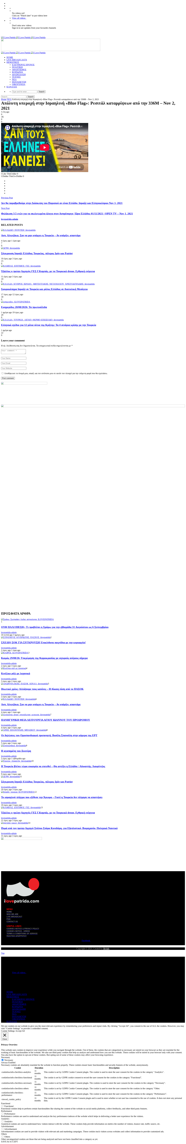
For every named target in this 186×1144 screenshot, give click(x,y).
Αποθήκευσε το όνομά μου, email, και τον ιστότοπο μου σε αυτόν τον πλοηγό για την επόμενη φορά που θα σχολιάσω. (56, 373)
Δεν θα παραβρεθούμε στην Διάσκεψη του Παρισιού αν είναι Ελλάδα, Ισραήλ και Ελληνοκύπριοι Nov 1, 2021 (62, 203)
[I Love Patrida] (23, 37)
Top (2, 953)
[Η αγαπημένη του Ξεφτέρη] (13, 745)
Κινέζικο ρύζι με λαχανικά (15, 673)
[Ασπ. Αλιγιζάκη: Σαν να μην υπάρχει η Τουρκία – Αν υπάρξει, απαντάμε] (18, 230)
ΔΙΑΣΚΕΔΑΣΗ (19, 74)
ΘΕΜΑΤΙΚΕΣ (13, 62)
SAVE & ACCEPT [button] (9, 1141)
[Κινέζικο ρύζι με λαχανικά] (13, 668)
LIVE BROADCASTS (17, 60)
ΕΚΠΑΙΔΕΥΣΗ (19, 82)
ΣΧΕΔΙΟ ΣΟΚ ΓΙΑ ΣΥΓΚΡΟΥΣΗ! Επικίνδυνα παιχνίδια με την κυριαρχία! (43, 642)
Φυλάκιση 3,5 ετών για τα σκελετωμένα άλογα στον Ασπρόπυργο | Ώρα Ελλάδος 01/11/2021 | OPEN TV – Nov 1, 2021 (67, 213)
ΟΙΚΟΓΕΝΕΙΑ (18, 84)
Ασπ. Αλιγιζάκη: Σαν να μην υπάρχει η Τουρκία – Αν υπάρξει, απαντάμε (41, 235)
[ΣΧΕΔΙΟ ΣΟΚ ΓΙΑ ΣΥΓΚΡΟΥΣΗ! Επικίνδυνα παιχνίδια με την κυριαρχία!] (25, 637)
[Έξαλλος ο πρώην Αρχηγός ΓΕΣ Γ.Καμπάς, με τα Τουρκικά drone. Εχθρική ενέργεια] (21, 266)
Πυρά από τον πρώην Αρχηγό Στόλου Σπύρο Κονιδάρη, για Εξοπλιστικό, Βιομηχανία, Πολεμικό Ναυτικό (59, 828)
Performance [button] (6, 1111)
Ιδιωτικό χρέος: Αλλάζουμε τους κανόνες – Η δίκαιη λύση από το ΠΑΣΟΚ (42, 689)
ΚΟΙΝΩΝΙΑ (17, 72)
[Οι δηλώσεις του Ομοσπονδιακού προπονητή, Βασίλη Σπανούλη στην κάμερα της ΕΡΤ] (23, 730)
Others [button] (4, 1134)
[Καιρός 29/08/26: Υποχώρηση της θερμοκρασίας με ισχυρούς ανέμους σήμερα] (14, 653)
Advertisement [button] (7, 1126)
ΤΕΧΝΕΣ (16, 77)
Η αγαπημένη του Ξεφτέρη (16, 750)
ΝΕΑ (14, 79)
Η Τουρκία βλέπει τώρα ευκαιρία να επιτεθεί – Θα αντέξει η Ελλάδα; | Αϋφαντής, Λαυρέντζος (53, 766)
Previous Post (7, 198)
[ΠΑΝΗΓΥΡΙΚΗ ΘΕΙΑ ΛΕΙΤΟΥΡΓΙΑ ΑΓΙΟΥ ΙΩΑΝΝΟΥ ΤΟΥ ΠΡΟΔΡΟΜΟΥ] (25, 714)
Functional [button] (5, 1103)
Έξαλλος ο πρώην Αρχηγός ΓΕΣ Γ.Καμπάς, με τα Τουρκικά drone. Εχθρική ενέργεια (48, 271)
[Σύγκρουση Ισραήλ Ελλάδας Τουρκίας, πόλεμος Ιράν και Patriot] (10, 248)
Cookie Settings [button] (8, 1031)
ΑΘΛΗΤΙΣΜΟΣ (19, 69)
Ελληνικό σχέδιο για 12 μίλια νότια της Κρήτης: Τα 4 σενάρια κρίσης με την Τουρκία (48, 325)
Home (3, 99)
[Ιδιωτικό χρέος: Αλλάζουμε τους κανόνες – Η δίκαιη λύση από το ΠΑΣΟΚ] (24, 684)
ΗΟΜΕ (10, 57)
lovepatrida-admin (9, 219)
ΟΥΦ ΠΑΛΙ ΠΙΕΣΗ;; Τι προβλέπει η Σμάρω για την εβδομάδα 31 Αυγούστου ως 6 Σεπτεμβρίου (55, 627)
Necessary (8, 1060)
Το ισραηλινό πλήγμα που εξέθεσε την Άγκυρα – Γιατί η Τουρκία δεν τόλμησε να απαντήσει (51, 797)
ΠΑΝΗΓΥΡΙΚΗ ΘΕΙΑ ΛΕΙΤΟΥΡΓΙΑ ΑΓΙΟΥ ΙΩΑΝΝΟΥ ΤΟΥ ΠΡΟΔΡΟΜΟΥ (45, 719)
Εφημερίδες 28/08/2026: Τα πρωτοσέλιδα (24, 307)
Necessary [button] (5, 1057)
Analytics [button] (5, 1119)
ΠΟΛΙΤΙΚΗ (17, 67)
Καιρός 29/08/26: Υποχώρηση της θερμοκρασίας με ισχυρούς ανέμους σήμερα (44, 658)
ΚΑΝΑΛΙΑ (12, 87)
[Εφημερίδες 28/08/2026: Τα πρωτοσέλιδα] (15, 302)
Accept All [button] (20, 1031)
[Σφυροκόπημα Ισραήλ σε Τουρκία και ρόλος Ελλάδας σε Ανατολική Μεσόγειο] (48, 284)
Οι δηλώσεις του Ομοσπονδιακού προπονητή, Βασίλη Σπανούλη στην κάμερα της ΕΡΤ (49, 735)
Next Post (5, 208)
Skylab (106, 948)
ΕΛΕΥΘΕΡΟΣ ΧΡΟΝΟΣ (23, 65)
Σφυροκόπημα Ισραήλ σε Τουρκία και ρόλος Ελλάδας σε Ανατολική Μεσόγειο (44, 289)
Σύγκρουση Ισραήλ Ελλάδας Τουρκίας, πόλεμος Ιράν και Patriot (37, 253)
